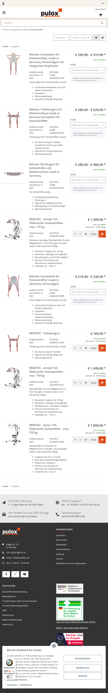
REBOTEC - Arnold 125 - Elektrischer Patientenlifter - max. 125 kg (47, 223)
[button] (103, 3)
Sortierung (60, 37)
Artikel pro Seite (80, 37)
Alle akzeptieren (82, 658)
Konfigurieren (82, 667)
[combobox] (88, 70)
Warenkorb (61, 544)
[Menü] (14, 659)
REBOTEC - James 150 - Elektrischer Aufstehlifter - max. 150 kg (49, 428)
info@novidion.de (21, 557)
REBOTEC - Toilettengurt (44, 333)
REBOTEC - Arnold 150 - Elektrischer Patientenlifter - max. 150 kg (47, 371)
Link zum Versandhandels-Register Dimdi (75, 622)
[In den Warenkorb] (102, 234)
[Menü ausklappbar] (4, 12)
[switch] (9, 676)
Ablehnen (82, 676)
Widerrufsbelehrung (12, 619)
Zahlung (60, 554)
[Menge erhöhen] (86, 234)
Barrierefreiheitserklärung (14, 591)
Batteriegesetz (9, 596)
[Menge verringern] (75, 234)
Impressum (12, 684)
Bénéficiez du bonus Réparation (71, 563)
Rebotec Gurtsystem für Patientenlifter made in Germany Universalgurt (44, 280)
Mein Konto (61, 540)
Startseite (60, 535)
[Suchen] (103, 23)
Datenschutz (26, 684)
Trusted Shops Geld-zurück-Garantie (19, 601)
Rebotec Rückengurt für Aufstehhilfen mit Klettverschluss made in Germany (44, 169)
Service (59, 558)
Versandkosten (63, 549)
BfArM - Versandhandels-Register (72, 627)
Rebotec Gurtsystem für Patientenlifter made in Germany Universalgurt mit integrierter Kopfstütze (46, 60)
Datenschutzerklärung (17, 679)
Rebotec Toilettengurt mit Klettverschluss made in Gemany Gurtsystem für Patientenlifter (45, 115)
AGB (4, 610)
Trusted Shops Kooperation (15, 605)
